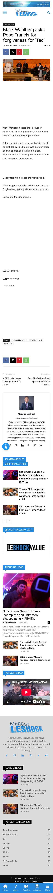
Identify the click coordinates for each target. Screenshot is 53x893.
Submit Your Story (18, 878)
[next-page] (9, 521)
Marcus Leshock (12, 45)
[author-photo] (26, 410)
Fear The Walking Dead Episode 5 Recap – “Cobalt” (39, 381)
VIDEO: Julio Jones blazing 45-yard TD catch (12, 381)
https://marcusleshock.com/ (26, 418)
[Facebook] (6, 52)
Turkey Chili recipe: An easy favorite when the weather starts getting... (33, 645)
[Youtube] (42, 445)
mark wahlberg (17, 340)
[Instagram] (17, 445)
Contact (35, 881)
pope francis (31, 340)
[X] (13, 52)
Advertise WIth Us (22, 881)
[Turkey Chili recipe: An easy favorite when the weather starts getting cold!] (10, 492)
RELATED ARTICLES (14, 459)
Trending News (9, 24)
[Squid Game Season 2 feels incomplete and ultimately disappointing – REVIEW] (10, 475)
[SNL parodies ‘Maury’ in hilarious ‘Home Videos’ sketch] (10, 510)
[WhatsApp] (26, 52)
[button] (5, 13)
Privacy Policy (34, 878)
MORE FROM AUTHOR (15, 464)
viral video (8, 343)
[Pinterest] (19, 52)
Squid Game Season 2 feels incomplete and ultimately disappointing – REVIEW (21, 615)
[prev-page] (5, 521)
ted (40, 340)
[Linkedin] (23, 445)
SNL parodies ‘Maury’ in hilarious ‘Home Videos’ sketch (32, 510)
